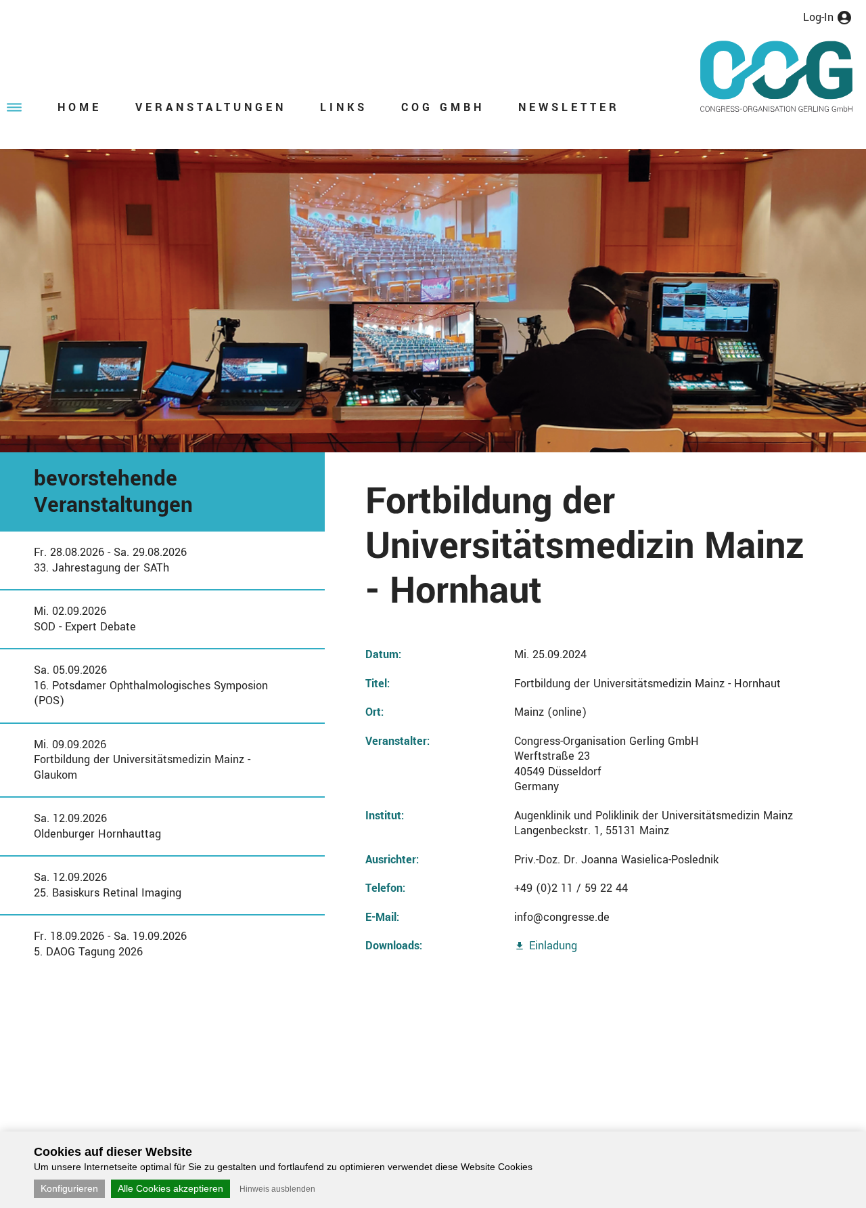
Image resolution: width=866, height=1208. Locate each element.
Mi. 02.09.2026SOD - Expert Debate (85, 618)
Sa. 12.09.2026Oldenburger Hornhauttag (97, 826)
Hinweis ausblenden (277, 1189)
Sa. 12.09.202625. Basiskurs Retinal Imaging (107, 885)
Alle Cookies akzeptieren (170, 1188)
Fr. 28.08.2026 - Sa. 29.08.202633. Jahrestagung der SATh (110, 560)
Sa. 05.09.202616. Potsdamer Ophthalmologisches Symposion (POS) (151, 685)
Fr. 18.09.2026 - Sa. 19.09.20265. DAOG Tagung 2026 (110, 943)
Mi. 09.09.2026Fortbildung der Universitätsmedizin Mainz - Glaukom (142, 760)
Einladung (553, 945)
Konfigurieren (69, 1188)
